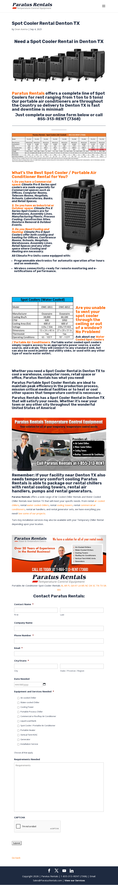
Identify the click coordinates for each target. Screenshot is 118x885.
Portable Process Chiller (31, 711)
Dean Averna (21, 29)
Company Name (23, 622)
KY (76, 585)
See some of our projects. (32, 513)
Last (62, 614)
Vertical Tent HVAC (28, 734)
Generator (25, 739)
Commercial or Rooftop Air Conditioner (38, 716)
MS (83, 585)
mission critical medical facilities (39, 389)
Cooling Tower (27, 707)
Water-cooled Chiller (29, 702)
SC (94, 585)
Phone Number (24, 635)
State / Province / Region (72, 671)
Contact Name (23, 604)
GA (72, 585)
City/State (21, 660)
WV (59, 589)
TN (97, 585)
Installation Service (29, 744)
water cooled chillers (38, 505)
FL (69, 585)
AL (62, 585)
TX (101, 585)
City (16, 671)
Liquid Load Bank (28, 720)
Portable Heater (27, 730)
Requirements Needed (27, 759)
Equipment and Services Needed (34, 691)
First (16, 614)
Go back (16, 857)
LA (79, 585)
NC (86, 585)
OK (90, 585)
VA (104, 585)
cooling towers (65, 505)
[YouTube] (64, 871)
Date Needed (22, 678)
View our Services (75, 880)
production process (81, 386)
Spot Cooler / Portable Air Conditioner (37, 725)
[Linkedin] (72, 871)
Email (18, 648)
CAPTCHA (19, 817)
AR (65, 585)
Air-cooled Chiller (28, 697)
